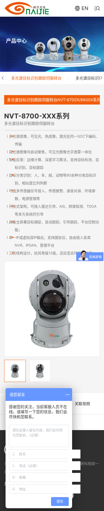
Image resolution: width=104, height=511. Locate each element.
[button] (3, 78)
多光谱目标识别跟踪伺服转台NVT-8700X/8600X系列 (54, 99)
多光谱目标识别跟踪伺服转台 (36, 78)
